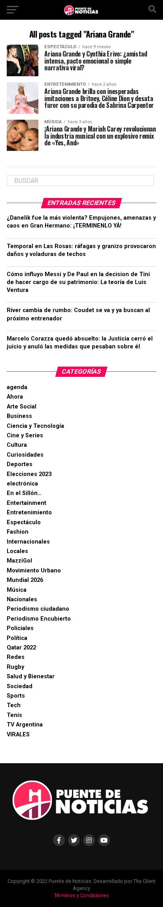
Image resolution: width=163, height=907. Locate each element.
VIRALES (18, 734)
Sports (16, 695)
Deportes (19, 464)
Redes (16, 657)
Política (17, 638)
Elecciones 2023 (29, 474)
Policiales (20, 628)
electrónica (22, 483)
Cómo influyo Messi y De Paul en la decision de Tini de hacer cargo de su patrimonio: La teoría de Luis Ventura (78, 282)
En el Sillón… (24, 493)
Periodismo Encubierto (39, 618)
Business (19, 416)
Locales (17, 551)
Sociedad (19, 686)
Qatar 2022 (21, 647)
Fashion (17, 532)
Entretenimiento (29, 512)
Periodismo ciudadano (38, 609)
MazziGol (19, 560)
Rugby (15, 667)
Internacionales (28, 541)
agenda (17, 387)
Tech (14, 705)
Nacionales (22, 599)
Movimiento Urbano (34, 570)
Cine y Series (25, 435)
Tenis (14, 715)
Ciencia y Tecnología (35, 426)
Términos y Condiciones (81, 895)
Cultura (17, 445)
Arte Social (21, 406)
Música (17, 590)
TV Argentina (25, 724)
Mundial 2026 (25, 580)
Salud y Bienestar (31, 676)
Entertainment (26, 503)
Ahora (15, 396)
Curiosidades (25, 455)
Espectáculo (24, 522)
